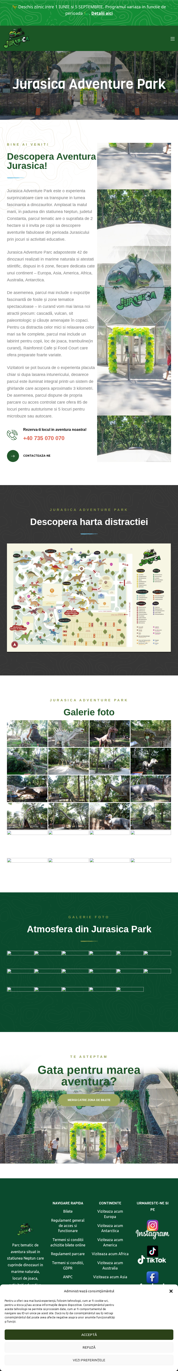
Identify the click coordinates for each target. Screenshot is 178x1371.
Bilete (68, 1211)
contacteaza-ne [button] (36, 455)
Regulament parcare (68, 1254)
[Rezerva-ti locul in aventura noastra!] (12, 435)
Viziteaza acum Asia (110, 1277)
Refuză (89, 1347)
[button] (171, 1291)
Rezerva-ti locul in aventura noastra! (54, 430)
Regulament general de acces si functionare (67, 1225)
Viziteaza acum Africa (110, 1254)
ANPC (68, 1277)
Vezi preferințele (89, 1360)
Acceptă (89, 1335)
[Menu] (173, 38)
